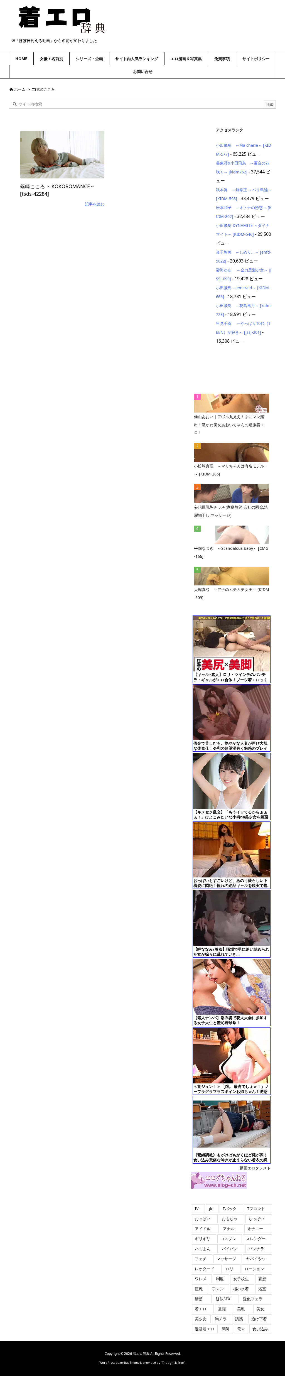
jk (210, 1208)
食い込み (260, 1328)
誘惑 (239, 1318)
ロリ (230, 1268)
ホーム (20, 89)
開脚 (226, 1328)
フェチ (201, 1258)
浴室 (262, 1288)
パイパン (229, 1248)
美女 (260, 1308)
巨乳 (199, 1288)
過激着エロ (204, 1328)
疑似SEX (223, 1298)
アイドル (202, 1228)
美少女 (201, 1318)
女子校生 (241, 1278)
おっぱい (202, 1218)
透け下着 (259, 1318)
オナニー (255, 1228)
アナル (229, 1228)
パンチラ (256, 1248)
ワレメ (201, 1278)
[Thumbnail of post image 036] (62, 154)
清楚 (199, 1298)
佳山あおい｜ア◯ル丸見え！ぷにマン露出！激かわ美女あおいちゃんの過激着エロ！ (229, 424)
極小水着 (241, 1288)
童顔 (222, 1308)
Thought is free (173, 1362)
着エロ (201, 1308)
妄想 (262, 1278)
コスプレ (228, 1238)
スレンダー (256, 1238)
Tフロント (256, 1208)
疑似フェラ (252, 1298)
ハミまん (202, 1248)
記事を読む (94, 204)
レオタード (204, 1268)
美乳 (241, 1308)
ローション (254, 1268)
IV (196, 1208)
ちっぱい (256, 1218)
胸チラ (221, 1318)
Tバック (230, 1208)
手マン (218, 1288)
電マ (241, 1328)
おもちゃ (229, 1218)
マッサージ (226, 1258)
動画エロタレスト (255, 1168)
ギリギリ (202, 1238)
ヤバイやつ (256, 1258)
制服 (220, 1278)
